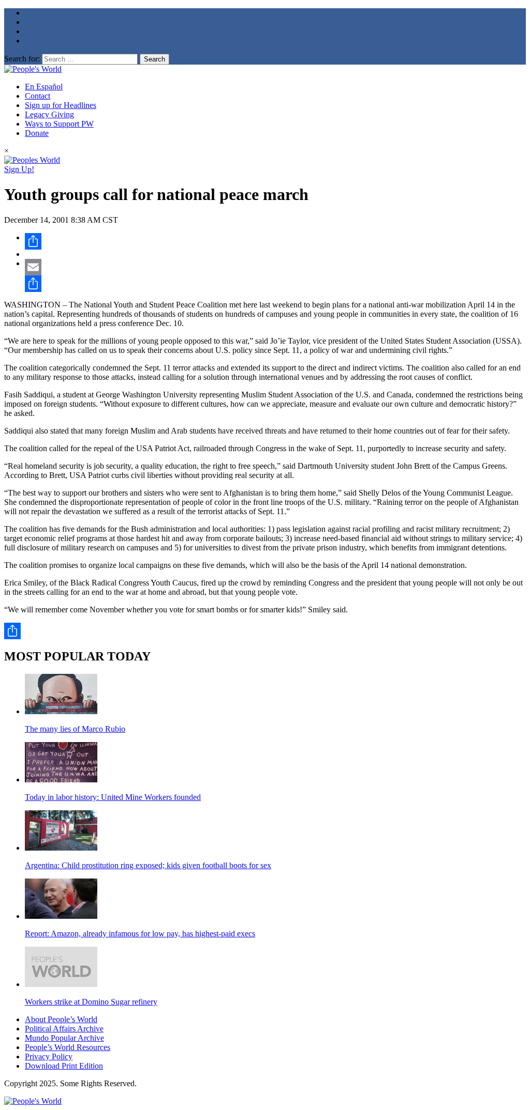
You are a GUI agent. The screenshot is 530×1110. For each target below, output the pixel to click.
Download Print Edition (64, 1065)
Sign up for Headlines (60, 105)
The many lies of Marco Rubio (75, 728)
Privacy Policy (48, 1056)
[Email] (275, 267)
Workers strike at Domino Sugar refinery (91, 1001)
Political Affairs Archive (64, 1028)
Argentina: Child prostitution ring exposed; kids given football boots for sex (148, 865)
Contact (37, 95)
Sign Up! (19, 169)
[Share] (275, 241)
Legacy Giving (49, 114)
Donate (37, 133)
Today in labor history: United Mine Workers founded (113, 797)
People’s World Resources (67, 1047)
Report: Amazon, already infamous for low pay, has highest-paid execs (140, 933)
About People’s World (61, 1019)
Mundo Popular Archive (64, 1038)
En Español (44, 86)
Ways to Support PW (59, 123)
